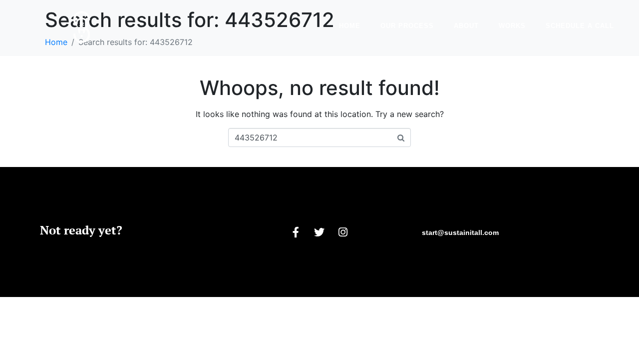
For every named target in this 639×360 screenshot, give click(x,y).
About (466, 26)
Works (512, 26)
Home (349, 26)
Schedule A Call (580, 26)
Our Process (407, 26)
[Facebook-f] (296, 232)
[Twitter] (319, 232)
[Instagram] (342, 232)
